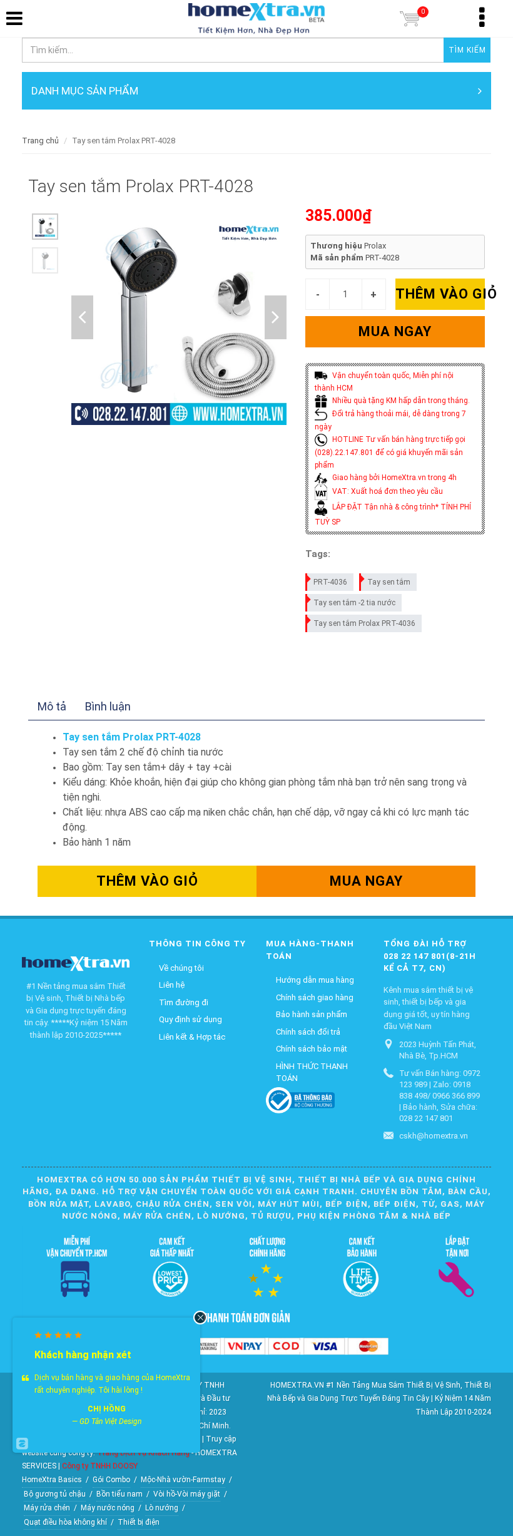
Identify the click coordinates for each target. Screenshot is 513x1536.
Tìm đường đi (183, 1002)
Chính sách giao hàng (314, 997)
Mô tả (52, 706)
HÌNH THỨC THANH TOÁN (312, 1072)
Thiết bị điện (139, 1522)
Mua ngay (395, 331)
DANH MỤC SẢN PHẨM (84, 90)
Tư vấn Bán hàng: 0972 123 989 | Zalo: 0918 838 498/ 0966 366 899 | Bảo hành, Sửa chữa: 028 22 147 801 (439, 1095)
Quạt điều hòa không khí (65, 1522)
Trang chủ (40, 140)
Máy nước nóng (108, 1507)
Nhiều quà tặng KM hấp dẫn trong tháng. (400, 400)
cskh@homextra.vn (433, 1135)
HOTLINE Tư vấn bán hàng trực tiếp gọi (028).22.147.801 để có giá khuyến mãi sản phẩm (390, 452)
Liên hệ (172, 985)
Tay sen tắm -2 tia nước (354, 602)
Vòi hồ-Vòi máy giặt (186, 1494)
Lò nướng (161, 1507)
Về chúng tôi (181, 968)
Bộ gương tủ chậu (55, 1494)
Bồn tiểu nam (119, 1494)
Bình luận (108, 706)
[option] (45, 226)
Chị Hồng (107, 1409)
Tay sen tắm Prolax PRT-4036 (364, 623)
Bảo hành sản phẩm (311, 1014)
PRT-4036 (330, 582)
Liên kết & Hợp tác (192, 1037)
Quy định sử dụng (190, 1019)
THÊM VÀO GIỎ (440, 294)
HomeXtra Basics (52, 1479)
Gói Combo (111, 1479)
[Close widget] (200, 1317)
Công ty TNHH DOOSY (100, 1466)
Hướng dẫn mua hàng (315, 980)
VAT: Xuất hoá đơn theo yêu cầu (386, 491)
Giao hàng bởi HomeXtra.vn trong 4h (393, 477)
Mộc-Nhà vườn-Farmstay (183, 1479)
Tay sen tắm (388, 582)
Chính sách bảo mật (311, 1048)
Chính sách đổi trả (308, 1032)
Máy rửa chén (47, 1507)
